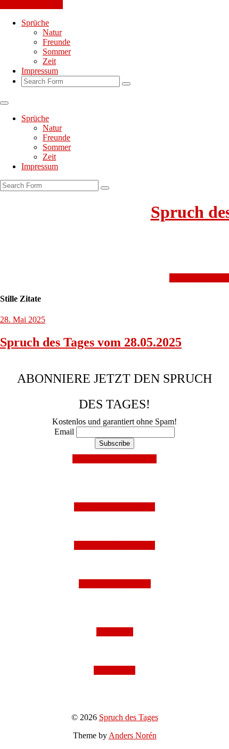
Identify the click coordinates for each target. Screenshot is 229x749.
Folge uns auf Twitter (115, 583)
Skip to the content (31, 4)
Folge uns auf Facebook (114, 545)
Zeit (49, 61)
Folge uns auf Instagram (114, 506)
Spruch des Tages (128, 717)
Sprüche (35, 22)
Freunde (56, 41)
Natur (52, 32)
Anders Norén (133, 735)
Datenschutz (114, 670)
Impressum (39, 70)
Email (64, 431)
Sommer (57, 51)
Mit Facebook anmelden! (114, 458)
